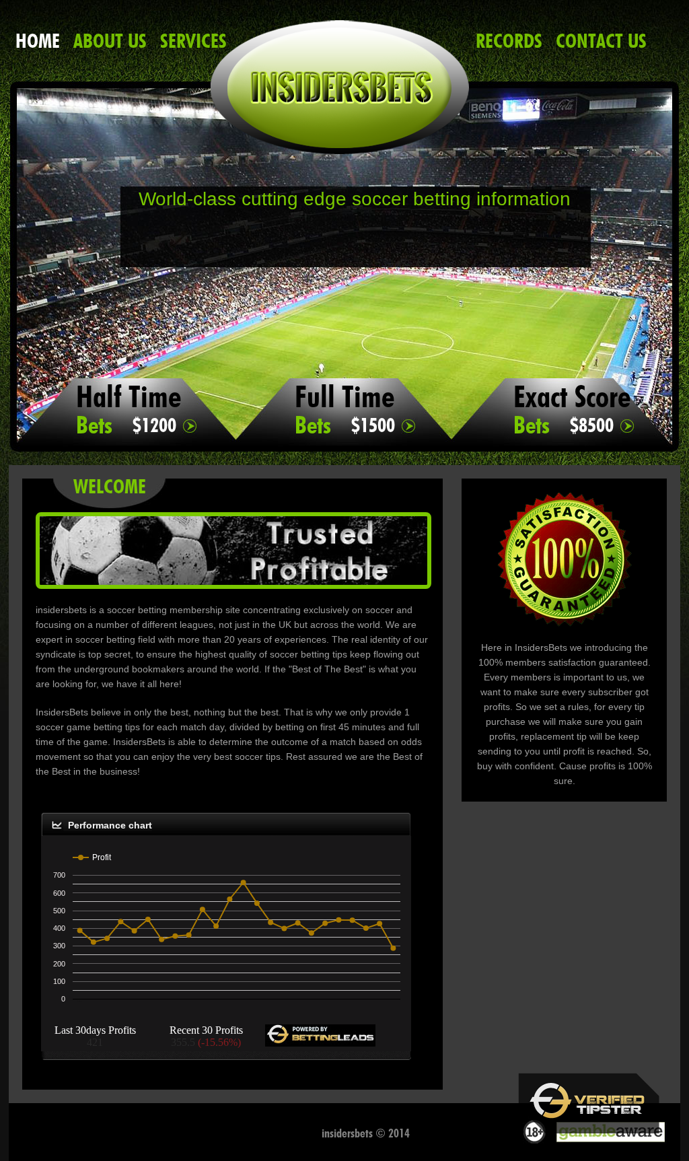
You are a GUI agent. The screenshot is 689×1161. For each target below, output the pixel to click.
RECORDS (509, 40)
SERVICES (193, 40)
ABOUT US (110, 40)
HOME (37, 40)
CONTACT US (601, 40)
